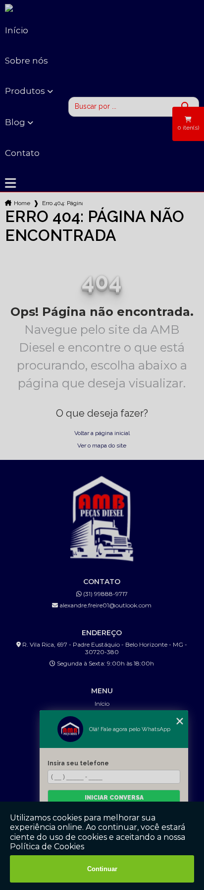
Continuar (102, 869)
